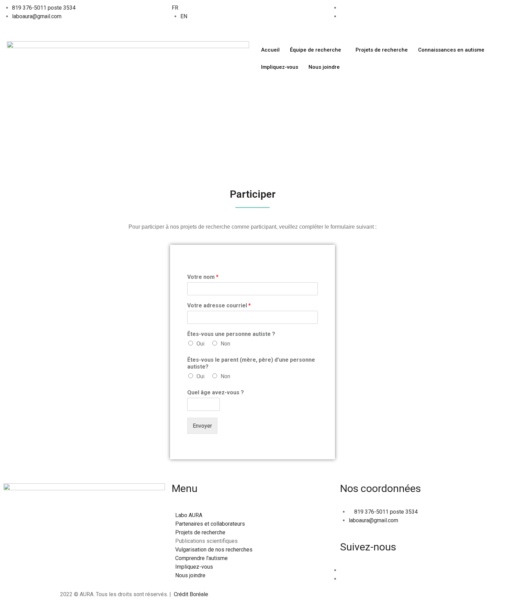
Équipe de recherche (315, 50)
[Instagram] (342, 579)
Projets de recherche (382, 50)
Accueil (270, 50)
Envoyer (202, 426)
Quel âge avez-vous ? (215, 392)
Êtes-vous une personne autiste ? (231, 334)
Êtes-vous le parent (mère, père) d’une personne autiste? (251, 363)
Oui (200, 343)
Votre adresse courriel (219, 305)
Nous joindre (324, 67)
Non (225, 343)
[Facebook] (342, 7)
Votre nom (202, 277)
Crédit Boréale (191, 594)
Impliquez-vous (279, 67)
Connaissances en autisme (451, 50)
